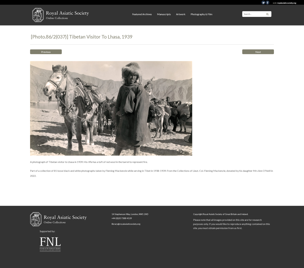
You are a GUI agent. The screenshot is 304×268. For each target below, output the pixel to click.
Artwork (180, 14)
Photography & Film (201, 14)
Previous (46, 51)
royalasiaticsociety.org (286, 3)
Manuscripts (164, 14)
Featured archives (142, 14)
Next (258, 51)
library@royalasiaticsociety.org (126, 224)
